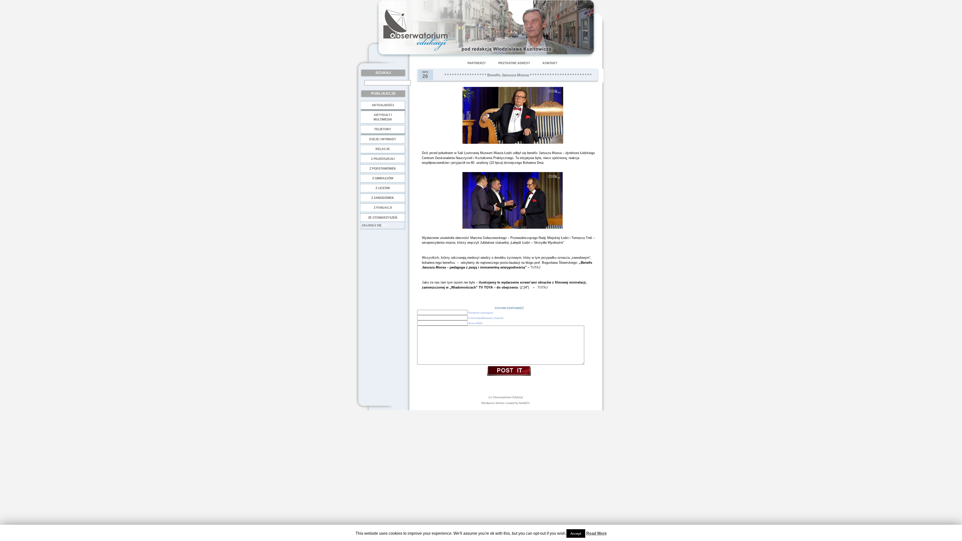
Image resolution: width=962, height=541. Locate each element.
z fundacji (383, 207)
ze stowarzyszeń (382, 217)
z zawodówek (382, 198)
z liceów (383, 188)
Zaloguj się (372, 225)
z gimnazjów (382, 178)
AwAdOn (524, 402)
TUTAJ (535, 267)
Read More (596, 533)
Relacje (383, 149)
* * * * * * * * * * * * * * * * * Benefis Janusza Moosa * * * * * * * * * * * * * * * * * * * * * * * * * (518, 75)
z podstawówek (383, 168)
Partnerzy (476, 63)
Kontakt (550, 63)
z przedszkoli (383, 159)
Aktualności (383, 105)
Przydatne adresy (514, 63)
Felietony (383, 129)
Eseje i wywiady (382, 139)
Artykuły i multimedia (383, 117)
